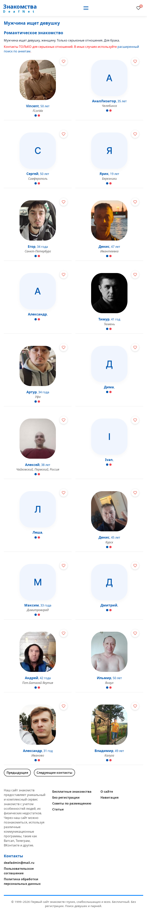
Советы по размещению (71, 803)
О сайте (106, 791)
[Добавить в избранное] (63, 61)
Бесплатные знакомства (71, 791)
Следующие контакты (54, 773)
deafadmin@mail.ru (19, 863)
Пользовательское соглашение (19, 870)
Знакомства (20, 6)
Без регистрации (66, 797)
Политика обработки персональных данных (22, 881)
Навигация (109, 797)
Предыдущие (17, 773)
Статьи (58, 809)
